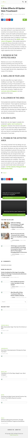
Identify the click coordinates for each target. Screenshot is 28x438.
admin (13, 229)
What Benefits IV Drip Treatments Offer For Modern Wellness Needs (17, 294)
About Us (17, 429)
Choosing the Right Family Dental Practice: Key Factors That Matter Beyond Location (13, 397)
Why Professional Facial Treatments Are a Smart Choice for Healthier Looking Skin (19, 236)
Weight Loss (4, 371)
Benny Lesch (15, 286)
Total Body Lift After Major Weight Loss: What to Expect (13, 374)
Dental (2, 394)
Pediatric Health (5, 325)
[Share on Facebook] (2, 20)
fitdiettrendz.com (14, 435)
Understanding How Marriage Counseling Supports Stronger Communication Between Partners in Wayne (13, 274)
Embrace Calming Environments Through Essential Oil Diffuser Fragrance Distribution (17, 225)
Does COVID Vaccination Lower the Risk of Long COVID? (17, 283)
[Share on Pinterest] (9, 20)
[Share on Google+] (7, 20)
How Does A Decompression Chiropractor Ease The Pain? (13, 350)
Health (2, 5)
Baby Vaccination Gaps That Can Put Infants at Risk (13, 327)
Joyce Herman (15, 240)
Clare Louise (9, 14)
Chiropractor (4, 348)
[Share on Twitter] (5, 20)
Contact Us (11, 429)
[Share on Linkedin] (12, 20)
